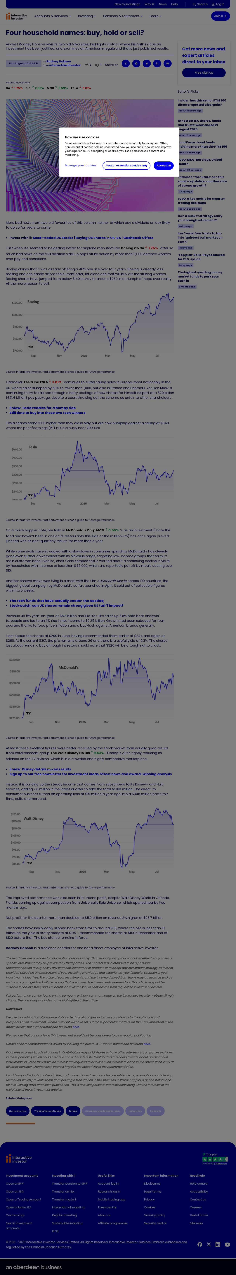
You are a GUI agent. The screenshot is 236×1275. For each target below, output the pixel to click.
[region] (119, 152)
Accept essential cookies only (126, 165)
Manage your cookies (80, 165)
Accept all (164, 165)
